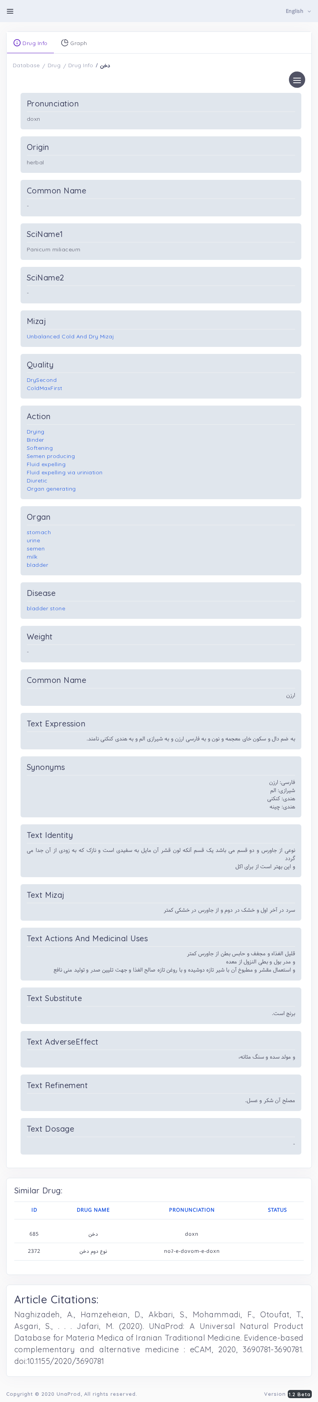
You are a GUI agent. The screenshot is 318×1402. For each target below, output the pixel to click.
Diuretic (37, 480)
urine (33, 540)
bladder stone (46, 608)
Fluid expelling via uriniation (65, 472)
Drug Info (80, 65)
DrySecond (42, 379)
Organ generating (51, 488)
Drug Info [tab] (34, 43)
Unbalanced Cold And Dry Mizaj (70, 336)
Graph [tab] (78, 43)
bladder (37, 564)
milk (32, 556)
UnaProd (69, 1394)
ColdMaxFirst (44, 388)
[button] (299, 11)
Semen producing (51, 456)
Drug (54, 65)
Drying (36, 431)
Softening (40, 447)
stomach (39, 532)
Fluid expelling (46, 464)
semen (36, 548)
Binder (35, 439)
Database (26, 65)
